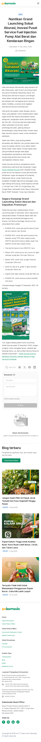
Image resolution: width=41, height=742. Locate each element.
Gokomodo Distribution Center (12, 632)
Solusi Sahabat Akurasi (11, 170)
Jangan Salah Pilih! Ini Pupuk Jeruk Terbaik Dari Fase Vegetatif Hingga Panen (19, 501)
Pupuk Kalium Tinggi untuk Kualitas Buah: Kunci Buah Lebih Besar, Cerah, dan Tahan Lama (20, 545)
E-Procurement (7, 647)
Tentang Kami (6, 657)
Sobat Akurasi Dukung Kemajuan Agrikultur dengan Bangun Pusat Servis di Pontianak (19, 356)
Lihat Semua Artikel (11, 460)
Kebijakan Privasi (7, 666)
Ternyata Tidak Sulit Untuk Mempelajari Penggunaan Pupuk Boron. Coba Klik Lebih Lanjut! (17, 588)
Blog (3, 660)
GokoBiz (5, 644)
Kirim (21, 405)
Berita (4, 663)
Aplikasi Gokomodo (8, 635)
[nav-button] (38, 3)
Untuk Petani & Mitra (8, 624)
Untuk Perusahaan (8, 621)
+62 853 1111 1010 (10, 696)
